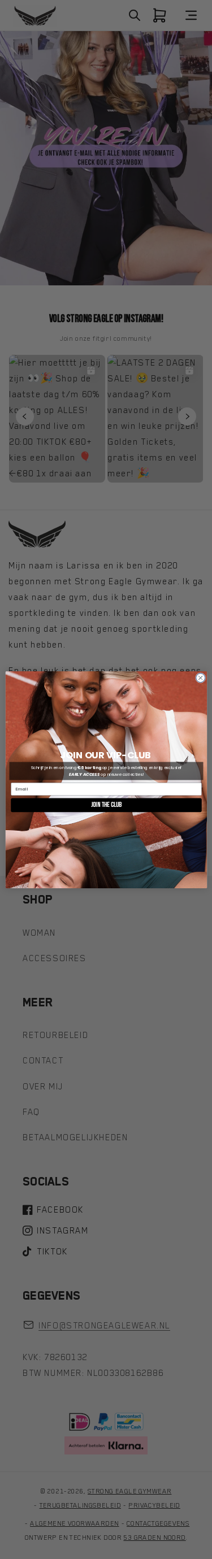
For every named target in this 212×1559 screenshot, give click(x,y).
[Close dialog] (200, 677)
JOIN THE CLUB (106, 804)
